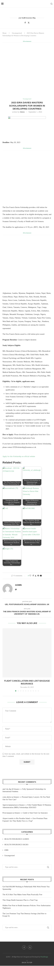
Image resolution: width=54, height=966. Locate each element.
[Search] (51, 3)
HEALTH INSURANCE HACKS (16, 845)
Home (5, 33)
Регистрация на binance (11, 813)
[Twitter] (29, 23)
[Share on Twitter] (35, 576)
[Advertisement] (27, 70)
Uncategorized (17, 33)
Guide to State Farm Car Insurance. (35, 813)
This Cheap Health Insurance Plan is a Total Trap (20, 900)
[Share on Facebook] (33, 576)
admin (22, 112)
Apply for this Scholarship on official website (19, 456)
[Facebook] (25, 23)
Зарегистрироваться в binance (14, 805)
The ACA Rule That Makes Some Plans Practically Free (22, 895)
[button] (5, 660)
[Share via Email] (41, 576)
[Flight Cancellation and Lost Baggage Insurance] (27, 652)
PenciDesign (44, 957)
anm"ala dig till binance (11, 789)
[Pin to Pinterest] (38, 576)
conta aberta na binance (11, 797)
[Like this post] (30, 576)
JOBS (6, 850)
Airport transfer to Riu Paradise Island (16, 818)
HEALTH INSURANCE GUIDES (16, 839)
